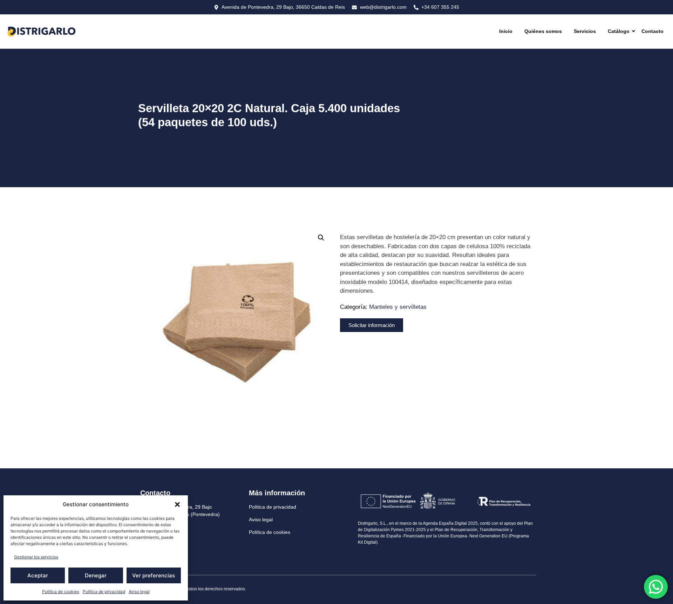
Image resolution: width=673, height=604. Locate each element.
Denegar (96, 575)
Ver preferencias (153, 575)
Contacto (652, 31)
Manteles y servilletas (398, 307)
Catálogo (619, 31)
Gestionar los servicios (36, 556)
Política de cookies (60, 591)
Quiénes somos (543, 31)
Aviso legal (139, 591)
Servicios (585, 31)
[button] (177, 504)
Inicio (505, 31)
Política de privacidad (104, 591)
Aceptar (37, 575)
